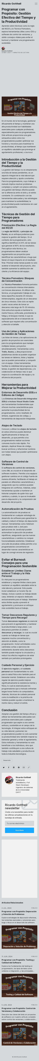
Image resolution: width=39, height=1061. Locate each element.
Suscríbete (19, 830)
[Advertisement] (19, 75)
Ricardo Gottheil (11, 3)
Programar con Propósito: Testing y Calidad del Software (18, 961)
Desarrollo (7, 760)
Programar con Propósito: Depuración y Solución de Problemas (19, 912)
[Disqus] (19, 868)
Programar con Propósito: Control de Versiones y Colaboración (18, 1009)
